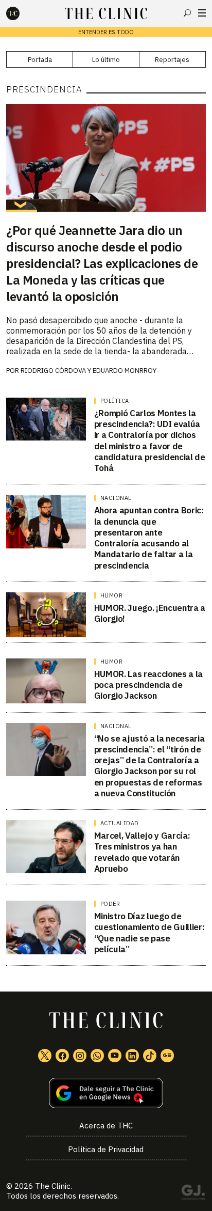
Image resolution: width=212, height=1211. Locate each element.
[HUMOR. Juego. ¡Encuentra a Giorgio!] (46, 614)
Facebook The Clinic (62, 1055)
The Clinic (52, 1186)
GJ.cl (193, 1194)
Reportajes (172, 59)
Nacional (116, 497)
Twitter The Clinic (44, 1055)
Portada (40, 59)
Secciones (202, 13)
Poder (110, 903)
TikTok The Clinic (149, 1055)
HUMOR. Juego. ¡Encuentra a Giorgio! (149, 613)
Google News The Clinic (167, 1055)
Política (114, 400)
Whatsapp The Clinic (97, 1055)
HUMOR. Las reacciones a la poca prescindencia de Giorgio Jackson (148, 685)
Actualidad (119, 823)
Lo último (106, 59)
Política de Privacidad (106, 1149)
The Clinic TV (114, 1055)
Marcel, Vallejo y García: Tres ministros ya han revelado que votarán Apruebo (142, 852)
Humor (111, 595)
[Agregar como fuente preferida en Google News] (105, 1093)
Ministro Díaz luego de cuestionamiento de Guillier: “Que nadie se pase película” (149, 932)
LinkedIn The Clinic (132, 1055)
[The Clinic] (21, 13)
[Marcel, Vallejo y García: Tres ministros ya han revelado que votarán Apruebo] (46, 846)
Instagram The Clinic (79, 1055)
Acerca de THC (106, 1125)
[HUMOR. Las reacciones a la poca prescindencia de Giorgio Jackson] (46, 680)
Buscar (187, 13)
